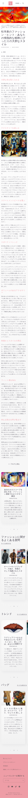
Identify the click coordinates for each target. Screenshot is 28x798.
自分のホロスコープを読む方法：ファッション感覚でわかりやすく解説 (13, 493)
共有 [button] (4, 52)
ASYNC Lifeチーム (18, 794)
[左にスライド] (10, 529)
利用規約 (5, 766)
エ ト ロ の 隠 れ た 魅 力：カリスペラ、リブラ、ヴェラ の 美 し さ (13, 710)
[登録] (23, 780)
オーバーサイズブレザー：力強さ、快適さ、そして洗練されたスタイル (13, 570)
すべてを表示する (6, 543)
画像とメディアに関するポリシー (12, 769)
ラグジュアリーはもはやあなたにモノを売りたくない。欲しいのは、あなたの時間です (13, 640)
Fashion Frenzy (16, 792)
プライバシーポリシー (9, 762)
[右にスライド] (17, 529)
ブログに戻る (15, 464)
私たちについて (7, 758)
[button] (3, 3)
